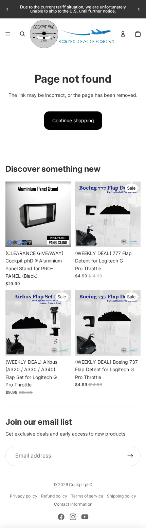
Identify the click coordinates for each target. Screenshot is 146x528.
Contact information (73, 504)
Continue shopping (73, 120)
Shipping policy (121, 496)
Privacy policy (23, 496)
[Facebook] (61, 517)
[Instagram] (73, 517)
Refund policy (54, 496)
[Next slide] (138, 9)
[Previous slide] (7, 9)
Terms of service (87, 496)
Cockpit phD (81, 484)
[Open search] (22, 33)
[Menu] (8, 34)
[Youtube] (85, 517)
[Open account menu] (122, 33)
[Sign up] (130, 456)
